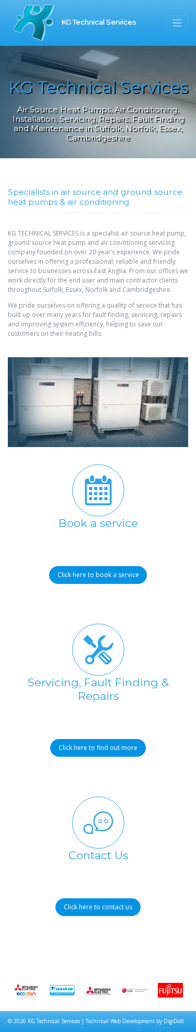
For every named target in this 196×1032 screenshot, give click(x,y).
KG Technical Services (98, 22)
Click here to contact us (98, 906)
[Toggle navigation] (177, 23)
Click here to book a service (98, 574)
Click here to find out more (98, 747)
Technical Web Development (120, 1021)
